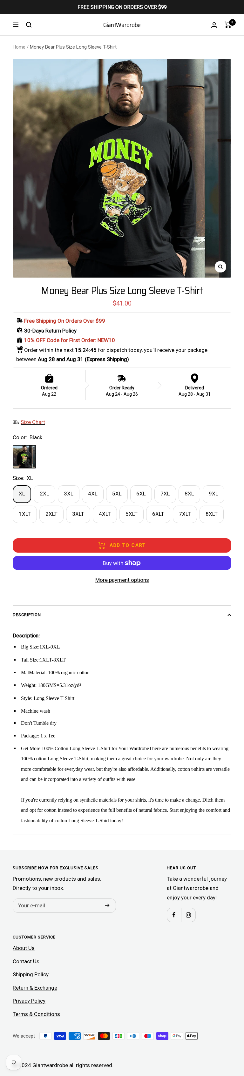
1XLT (25, 514)
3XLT (78, 514)
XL (22, 493)
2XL (44, 493)
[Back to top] (217, 1033)
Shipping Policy (31, 974)
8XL (189, 493)
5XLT (131, 514)
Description (27, 614)
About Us (24, 948)
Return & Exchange (35, 988)
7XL (165, 493)
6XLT (158, 514)
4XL (93, 493)
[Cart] (228, 25)
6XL (141, 493)
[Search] (29, 25)
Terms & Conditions (36, 1014)
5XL (117, 493)
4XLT (105, 514)
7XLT (185, 514)
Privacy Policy (29, 1001)
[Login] (214, 25)
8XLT (212, 514)
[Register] (107, 906)
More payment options (122, 580)
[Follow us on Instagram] (188, 915)
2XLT (51, 514)
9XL (213, 493)
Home (19, 47)
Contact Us (26, 961)
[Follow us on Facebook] (174, 915)
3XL (68, 493)
